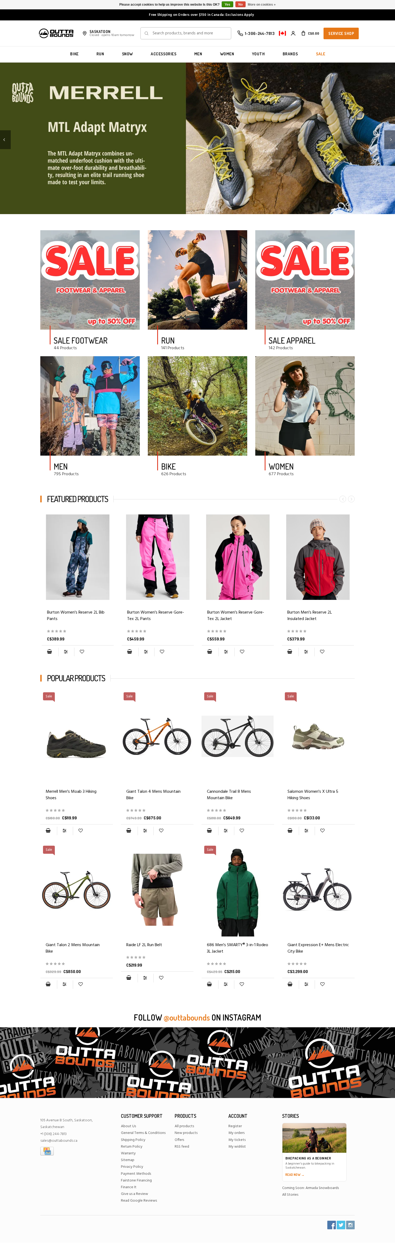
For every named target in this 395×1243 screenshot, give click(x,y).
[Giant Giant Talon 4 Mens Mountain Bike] (157, 811)
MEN (198, 53)
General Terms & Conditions (143, 1133)
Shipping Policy (133, 1140)
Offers (179, 1140)
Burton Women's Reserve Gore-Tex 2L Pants (155, 615)
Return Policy (131, 1147)
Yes (227, 4)
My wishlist (237, 1147)
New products (186, 1133)
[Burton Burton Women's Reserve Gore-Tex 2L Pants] (158, 557)
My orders (236, 1133)
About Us (128, 1126)
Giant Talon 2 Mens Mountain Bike (73, 948)
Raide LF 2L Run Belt (144, 945)
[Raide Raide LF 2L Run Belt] (157, 889)
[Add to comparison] (66, 652)
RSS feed (182, 1147)
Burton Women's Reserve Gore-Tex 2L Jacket (235, 615)
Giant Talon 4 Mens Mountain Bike (153, 795)
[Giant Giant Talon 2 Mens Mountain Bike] (76, 964)
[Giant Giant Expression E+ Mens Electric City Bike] (318, 889)
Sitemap (127, 1160)
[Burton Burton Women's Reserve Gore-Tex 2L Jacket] (238, 557)
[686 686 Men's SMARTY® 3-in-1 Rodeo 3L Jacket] (238, 964)
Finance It (129, 1187)
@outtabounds (187, 1017)
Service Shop (341, 33)
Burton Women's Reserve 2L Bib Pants (76, 615)
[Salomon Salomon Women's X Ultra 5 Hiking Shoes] (318, 811)
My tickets (237, 1140)
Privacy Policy (132, 1167)
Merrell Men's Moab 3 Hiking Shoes (71, 795)
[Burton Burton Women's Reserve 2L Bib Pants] (78, 557)
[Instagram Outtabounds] (350, 1225)
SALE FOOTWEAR (80, 340)
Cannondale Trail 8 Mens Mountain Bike (229, 795)
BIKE (74, 53)
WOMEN (227, 53)
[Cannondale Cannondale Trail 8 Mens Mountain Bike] (238, 811)
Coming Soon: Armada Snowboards (310, 1188)
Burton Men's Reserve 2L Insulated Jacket (309, 615)
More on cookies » (262, 4)
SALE (320, 53)
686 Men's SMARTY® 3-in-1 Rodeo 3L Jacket (237, 948)
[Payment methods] (47, 1151)
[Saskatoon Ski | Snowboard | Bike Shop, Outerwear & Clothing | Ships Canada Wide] (56, 33)
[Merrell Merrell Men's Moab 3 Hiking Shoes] (76, 811)
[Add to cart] (49, 652)
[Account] (293, 33)
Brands (290, 53)
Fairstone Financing (136, 1180)
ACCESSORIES (164, 53)
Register (235, 1126)
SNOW (127, 53)
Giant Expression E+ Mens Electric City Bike (318, 948)
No (240, 4)
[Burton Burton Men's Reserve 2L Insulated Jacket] (318, 557)
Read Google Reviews (139, 1201)
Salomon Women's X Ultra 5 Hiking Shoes (313, 795)
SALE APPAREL (292, 340)
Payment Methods (136, 1174)
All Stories (290, 1195)
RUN (100, 53)
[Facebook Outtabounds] (331, 1225)
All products (184, 1126)
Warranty (128, 1153)
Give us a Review (134, 1194)
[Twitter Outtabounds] (341, 1225)
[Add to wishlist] (81, 652)
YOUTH (258, 53)
